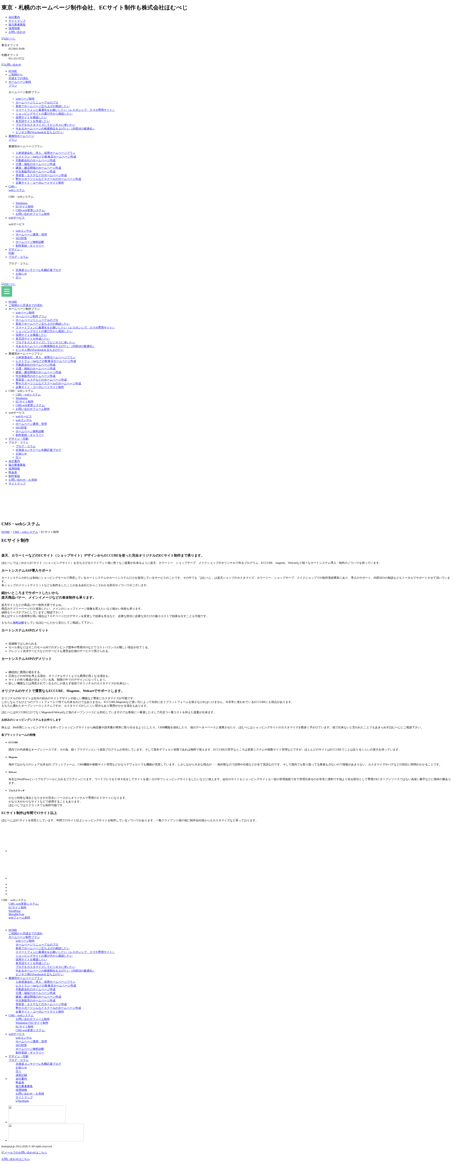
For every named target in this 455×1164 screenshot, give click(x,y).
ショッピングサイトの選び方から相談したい (44, 113)
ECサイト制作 (25, 206)
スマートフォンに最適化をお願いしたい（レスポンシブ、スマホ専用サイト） (65, 109)
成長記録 (21, 1075)
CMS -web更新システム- (24, 903)
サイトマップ (17, 20)
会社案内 (14, 17)
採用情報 (14, 28)
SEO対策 (21, 238)
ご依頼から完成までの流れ (26, 305)
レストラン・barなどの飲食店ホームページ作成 (46, 156)
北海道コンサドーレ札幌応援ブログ (38, 270)
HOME (13, 301)
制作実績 (14, 476)
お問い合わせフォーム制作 (33, 213)
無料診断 (18, 622)
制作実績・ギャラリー (30, 245)
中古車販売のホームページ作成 (35, 171)
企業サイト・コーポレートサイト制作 (40, 182)
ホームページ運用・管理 (31, 234)
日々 (18, 277)
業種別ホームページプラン (26, 978)
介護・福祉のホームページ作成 (35, 164)
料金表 (13, 472)
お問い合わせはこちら (15, 1159)
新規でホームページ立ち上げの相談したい (43, 106)
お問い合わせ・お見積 (23, 479)
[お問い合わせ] (11, 64)
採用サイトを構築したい (31, 117)
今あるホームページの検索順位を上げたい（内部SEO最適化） (55, 128)
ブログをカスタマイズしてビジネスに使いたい (45, 124)
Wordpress (22, 203)
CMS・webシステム (28, 394)
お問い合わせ (17, 32)
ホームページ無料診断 (30, 241)
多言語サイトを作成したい (33, 121)
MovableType (16, 914)
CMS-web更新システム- (30, 210)
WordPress (15, 911)
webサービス (24, 416)
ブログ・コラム (26, 446)
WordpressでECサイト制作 (32, 1022)
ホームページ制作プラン (31, 316)
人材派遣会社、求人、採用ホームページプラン (45, 152)
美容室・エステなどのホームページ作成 (41, 175)
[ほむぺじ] (8, 38)
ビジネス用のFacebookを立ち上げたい (40, 132)
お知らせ (21, 273)
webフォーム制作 (19, 917)
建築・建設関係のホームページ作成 (38, 167)
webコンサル (24, 230)
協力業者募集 (17, 24)
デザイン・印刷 (18, 438)
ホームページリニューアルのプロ (37, 102)
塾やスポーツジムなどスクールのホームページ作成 (48, 178)
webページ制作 (25, 98)
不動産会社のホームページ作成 (35, 160)
